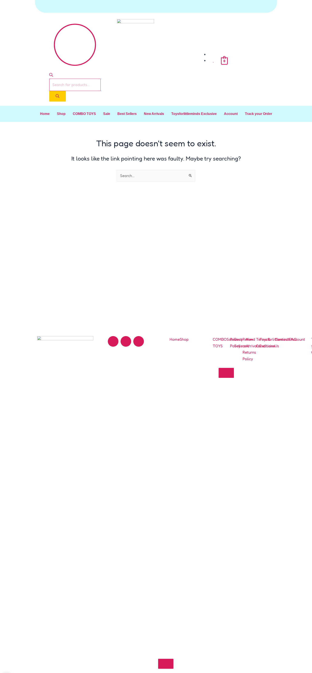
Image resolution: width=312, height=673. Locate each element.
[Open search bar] (51, 75)
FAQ (293, 339)
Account (231, 114)
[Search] (57, 96)
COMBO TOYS (84, 114)
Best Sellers (127, 114)
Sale (106, 114)
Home (45, 114)
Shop (61, 114)
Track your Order (258, 114)
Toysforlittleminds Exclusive (194, 114)
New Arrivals (154, 114)
